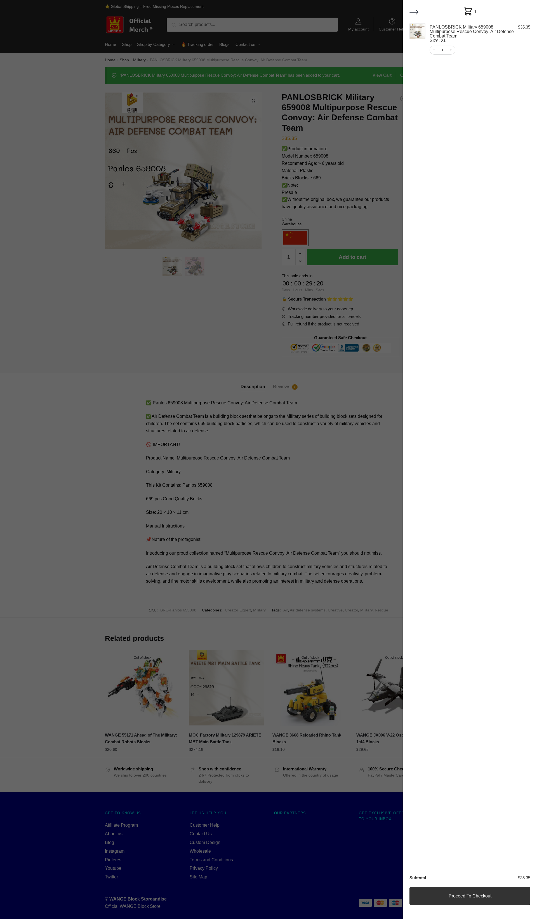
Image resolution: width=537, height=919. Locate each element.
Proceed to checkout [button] (470, 896)
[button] (414, 13)
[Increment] (450, 50)
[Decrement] (434, 50)
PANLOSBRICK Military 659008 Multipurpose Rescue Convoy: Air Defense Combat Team (471, 34)
